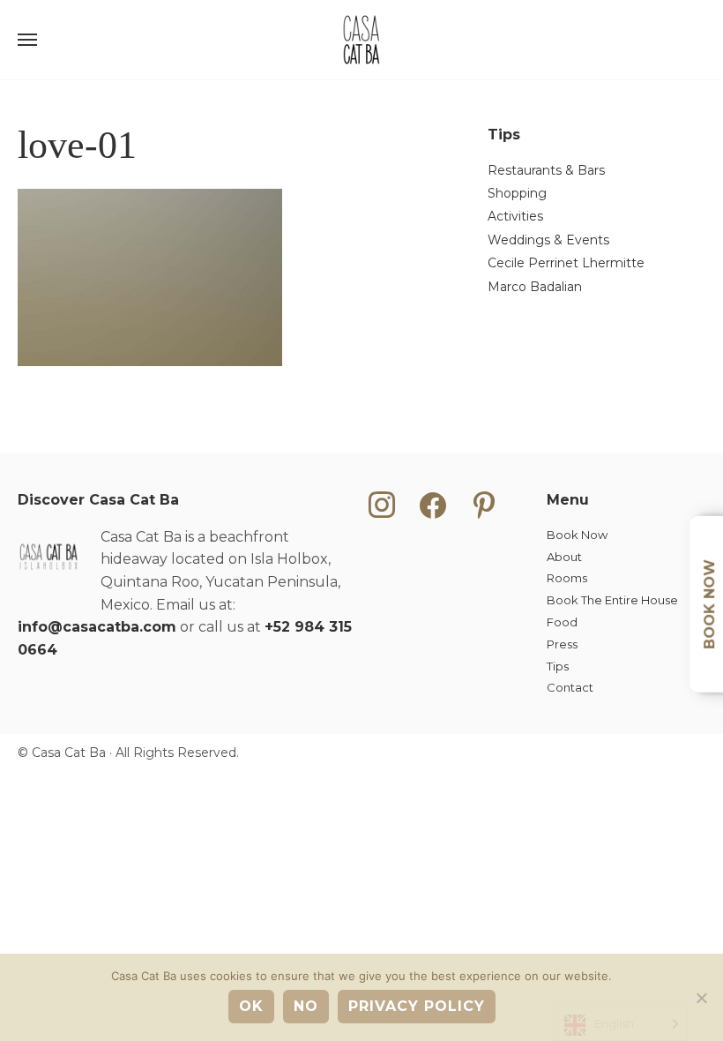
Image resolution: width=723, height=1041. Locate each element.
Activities (515, 216)
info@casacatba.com (97, 626)
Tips (558, 666)
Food (562, 622)
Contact (570, 687)
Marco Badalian (535, 287)
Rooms (567, 578)
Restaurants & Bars (546, 170)
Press (562, 644)
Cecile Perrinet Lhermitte (566, 263)
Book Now (577, 535)
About (564, 557)
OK (251, 1006)
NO (306, 1006)
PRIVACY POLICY (416, 1006)
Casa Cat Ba (361, 39)
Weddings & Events (548, 240)
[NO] (701, 998)
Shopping (517, 193)
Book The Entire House (612, 600)
